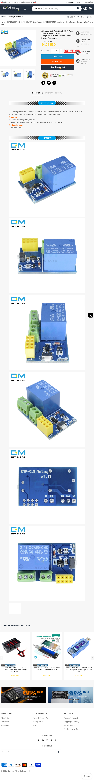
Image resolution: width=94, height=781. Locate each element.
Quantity (45, 51)
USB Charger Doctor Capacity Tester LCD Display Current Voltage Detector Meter (79, 670)
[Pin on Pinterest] (54, 83)
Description (37, 93)
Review (58, 93)
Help (90, 17)
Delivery (49, 93)
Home (3, 22)
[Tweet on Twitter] (49, 83)
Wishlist (81, 17)
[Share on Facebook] (43, 83)
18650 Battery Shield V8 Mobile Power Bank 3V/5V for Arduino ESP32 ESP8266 (46, 670)
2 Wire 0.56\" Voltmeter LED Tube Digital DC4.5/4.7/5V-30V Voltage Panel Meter (15, 670)
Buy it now (58, 57)
